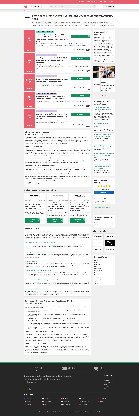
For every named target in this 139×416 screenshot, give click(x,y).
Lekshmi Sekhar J (88, 50)
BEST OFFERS (111, 2)
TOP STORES (82, 2)
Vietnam (84, 404)
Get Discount (80, 58)
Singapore (109, 6)
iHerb (95, 266)
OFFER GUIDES (102, 2)
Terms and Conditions (109, 378)
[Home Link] (33, 6)
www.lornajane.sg (101, 201)
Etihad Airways (98, 275)
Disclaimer (106, 380)
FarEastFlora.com (98, 270)
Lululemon (97, 264)
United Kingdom (67, 404)
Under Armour (97, 277)
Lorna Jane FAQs (98, 211)
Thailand (28, 404)
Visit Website (104, 192)
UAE (46, 404)
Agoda (96, 281)
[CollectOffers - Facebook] (24, 389)
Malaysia (28, 401)
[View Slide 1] (102, 95)
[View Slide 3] (105, 95)
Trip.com (96, 283)
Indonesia (103, 398)
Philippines (48, 401)
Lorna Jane (31, 11)
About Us (106, 384)
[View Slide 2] (104, 95)
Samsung (96, 260)
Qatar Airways (97, 279)
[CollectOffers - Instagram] (27, 389)
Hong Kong (66, 398)
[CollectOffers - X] (30, 389)
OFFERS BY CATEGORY (92, 2)
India (83, 398)
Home (25, 11)
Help (105, 388)
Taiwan (102, 401)
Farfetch (96, 262)
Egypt (46, 398)
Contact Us (106, 386)
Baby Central (97, 268)
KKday (95, 272)
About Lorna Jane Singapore (102, 207)
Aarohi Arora (88, 88)
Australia (28, 398)
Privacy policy (107, 382)
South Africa (85, 401)
